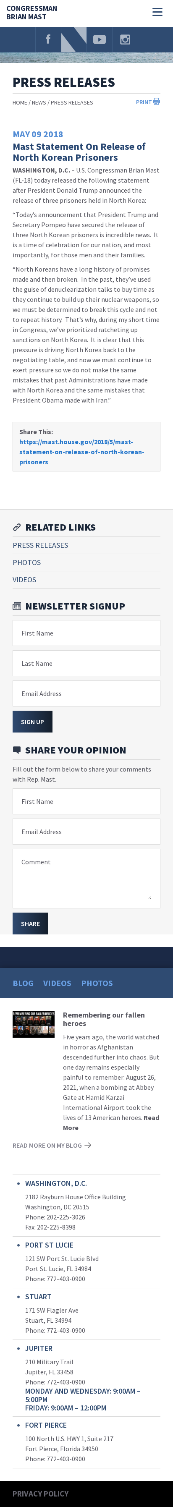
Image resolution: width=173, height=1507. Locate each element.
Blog (23, 983)
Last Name (36, 663)
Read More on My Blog (47, 1145)
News (39, 102)
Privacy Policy (40, 1494)
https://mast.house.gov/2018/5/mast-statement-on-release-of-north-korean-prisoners (81, 451)
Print (144, 102)
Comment (36, 862)
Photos (27, 562)
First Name (37, 633)
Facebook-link (48, 39)
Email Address (41, 693)
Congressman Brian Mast (31, 12)
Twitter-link (73, 39)
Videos (24, 579)
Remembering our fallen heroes (104, 1019)
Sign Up (32, 721)
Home (20, 102)
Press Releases (72, 102)
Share (30, 923)
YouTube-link (99, 39)
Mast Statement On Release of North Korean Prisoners (79, 152)
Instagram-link (125, 39)
